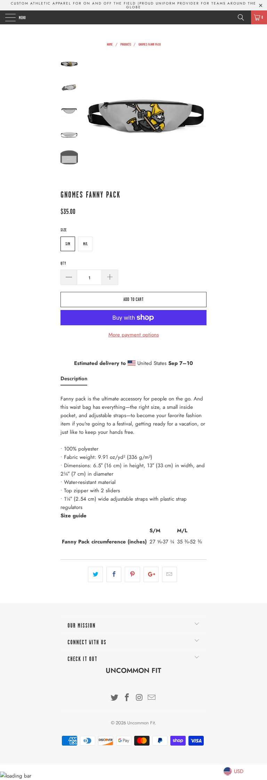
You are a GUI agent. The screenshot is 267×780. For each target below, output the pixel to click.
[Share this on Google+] (151, 574)
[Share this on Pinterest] (132, 574)
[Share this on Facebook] (113, 574)
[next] (200, 116)
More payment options (133, 335)
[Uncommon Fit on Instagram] (139, 698)
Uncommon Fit (134, 17)
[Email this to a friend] (169, 574)
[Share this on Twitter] (95, 574)
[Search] (243, 17)
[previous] (92, 116)
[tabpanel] (133, 472)
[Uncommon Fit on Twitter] (115, 698)
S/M (67, 243)
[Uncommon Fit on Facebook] (127, 698)
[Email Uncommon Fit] (152, 698)
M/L (85, 243)
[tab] (73, 379)
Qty (63, 263)
